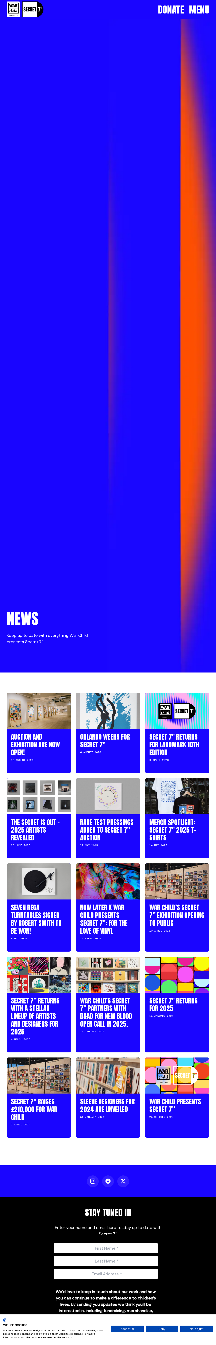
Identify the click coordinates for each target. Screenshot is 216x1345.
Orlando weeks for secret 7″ (105, 740)
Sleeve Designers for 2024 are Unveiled (107, 1105)
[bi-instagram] (93, 1181)
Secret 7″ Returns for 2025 (173, 1004)
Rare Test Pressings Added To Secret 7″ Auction (107, 830)
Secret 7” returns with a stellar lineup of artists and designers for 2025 (35, 1016)
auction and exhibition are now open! (35, 744)
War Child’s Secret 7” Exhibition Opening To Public (176, 915)
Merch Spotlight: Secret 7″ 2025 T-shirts (172, 830)
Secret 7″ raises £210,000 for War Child (34, 1109)
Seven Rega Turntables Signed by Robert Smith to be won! (36, 919)
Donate (171, 9)
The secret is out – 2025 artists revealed (35, 830)
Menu (199, 9)
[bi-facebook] (108, 1181)
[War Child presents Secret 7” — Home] (25, 9)
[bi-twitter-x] (123, 1181)
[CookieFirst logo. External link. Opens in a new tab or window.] (4, 1320)
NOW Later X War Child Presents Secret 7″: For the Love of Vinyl (104, 919)
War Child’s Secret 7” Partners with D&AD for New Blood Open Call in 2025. (106, 1012)
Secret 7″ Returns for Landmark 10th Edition (174, 744)
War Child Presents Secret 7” (175, 1105)
